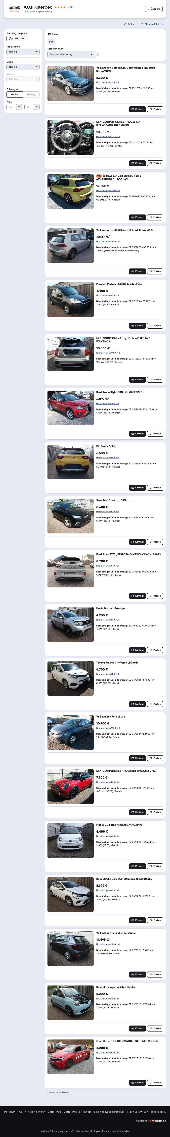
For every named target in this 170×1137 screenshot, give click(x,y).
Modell (10, 74)
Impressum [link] (9, 1112)
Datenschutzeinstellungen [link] (77, 1112)
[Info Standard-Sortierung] (97, 54)
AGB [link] (20, 1112)
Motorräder (123, 1131)
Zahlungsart (13, 89)
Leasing (31, 94)
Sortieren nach (55, 48)
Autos (108, 1131)
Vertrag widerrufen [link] (35, 1112)
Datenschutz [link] (54, 1112)
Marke (9, 61)
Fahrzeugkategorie (16, 33)
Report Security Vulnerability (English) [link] (147, 1112)
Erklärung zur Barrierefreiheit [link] (109, 1112)
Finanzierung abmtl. (107, 82)
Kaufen (14, 94)
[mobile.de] (158, 1121)
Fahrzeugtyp (13, 46)
